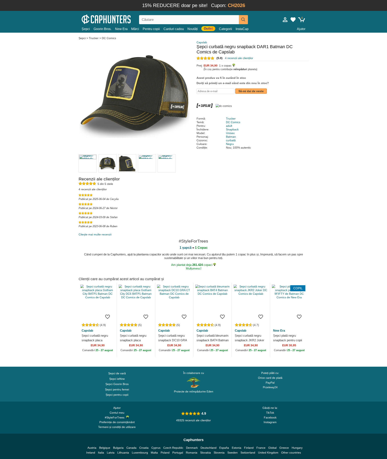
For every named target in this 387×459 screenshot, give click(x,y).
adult (229, 125)
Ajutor (301, 29)
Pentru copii (151, 29)
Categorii (225, 29)
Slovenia (219, 452)
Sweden (232, 452)
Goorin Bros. (102, 29)
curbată (231, 140)
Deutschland (208, 447)
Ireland (90, 452)
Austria (91, 447)
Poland (165, 452)
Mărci (135, 29)
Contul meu (117, 412)
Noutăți (192, 29)
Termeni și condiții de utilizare (117, 427)
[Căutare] (243, 19)
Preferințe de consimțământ (117, 422)
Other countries (291, 452)
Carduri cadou (173, 29)
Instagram (270, 422)
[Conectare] (285, 19)
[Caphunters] (117, 19)
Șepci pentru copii (117, 394)
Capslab (202, 42)
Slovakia (205, 452)
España (224, 447)
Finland (249, 447)
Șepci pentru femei (117, 389)
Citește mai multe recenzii (95, 234)
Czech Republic (173, 447)
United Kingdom (268, 452)
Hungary (297, 447)
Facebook (270, 417)
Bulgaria (118, 447)
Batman (231, 136)
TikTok (270, 412)
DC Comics (109, 38)
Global (272, 447)
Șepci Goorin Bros (117, 384)
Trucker (94, 38)
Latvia (110, 452)
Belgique (104, 447)
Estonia (236, 447)
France (260, 447)
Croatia (144, 447)
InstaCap (242, 29)
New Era (121, 29)
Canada (131, 447)
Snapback (232, 129)
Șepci (86, 29)
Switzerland (247, 452)
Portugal (177, 452)
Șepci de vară (117, 373)
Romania (191, 452)
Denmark (192, 447)
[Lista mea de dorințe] (293, 19)
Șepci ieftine (117, 378)
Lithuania (123, 452)
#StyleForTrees (115, 417)
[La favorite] (108, 316)
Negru (230, 144)
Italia (101, 452)
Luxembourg (140, 452)
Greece (284, 447)
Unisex (230, 133)
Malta (154, 452)
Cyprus (155, 447)
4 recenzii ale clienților (239, 58)
